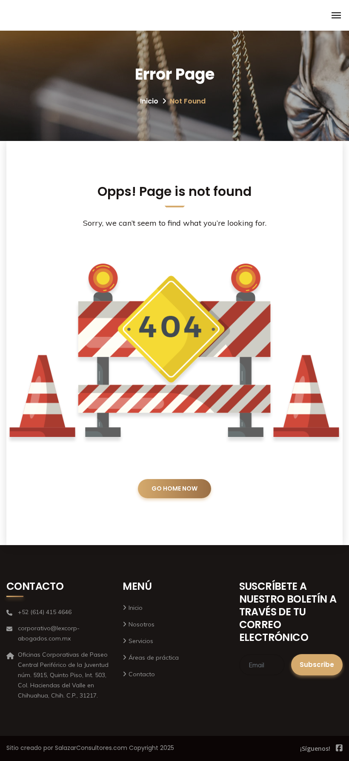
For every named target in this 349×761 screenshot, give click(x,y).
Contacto (142, 674)
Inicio (149, 101)
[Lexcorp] (17, 15)
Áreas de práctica (154, 657)
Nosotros (141, 624)
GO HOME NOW (174, 488)
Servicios (141, 641)
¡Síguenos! (315, 748)
